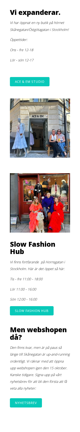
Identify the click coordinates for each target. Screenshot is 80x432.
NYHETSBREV (26, 403)
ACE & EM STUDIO (29, 82)
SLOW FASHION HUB (32, 311)
